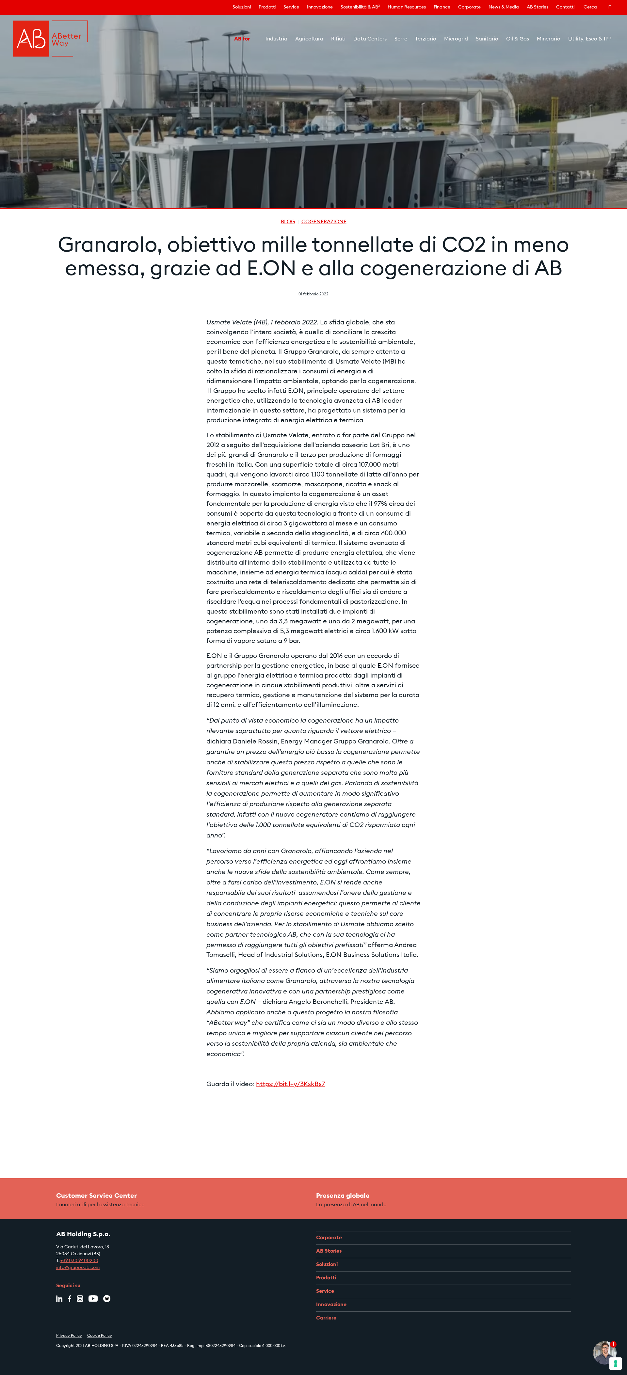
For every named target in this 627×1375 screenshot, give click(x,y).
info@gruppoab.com (78, 1268)
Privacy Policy (69, 1336)
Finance (442, 7)
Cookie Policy (99, 1336)
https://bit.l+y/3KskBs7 (290, 1084)
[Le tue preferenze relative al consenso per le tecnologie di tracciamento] (615, 1363)
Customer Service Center (96, 1196)
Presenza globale (343, 1196)
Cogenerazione (323, 222)
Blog (288, 222)
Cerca (590, 7)
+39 (64, 1261)
